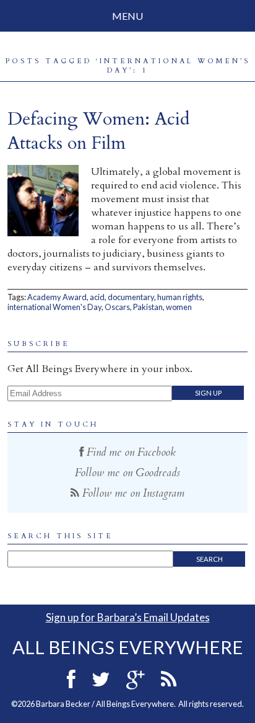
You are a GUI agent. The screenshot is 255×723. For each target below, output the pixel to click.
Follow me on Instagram (131, 493)
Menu (127, 16)
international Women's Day (54, 307)
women (179, 307)
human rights (179, 297)
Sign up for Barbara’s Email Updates (128, 617)
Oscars (117, 307)
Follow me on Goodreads (127, 473)
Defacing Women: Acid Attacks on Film (98, 131)
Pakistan (148, 307)
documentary (131, 297)
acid (97, 297)
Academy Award (57, 297)
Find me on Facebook (130, 452)
